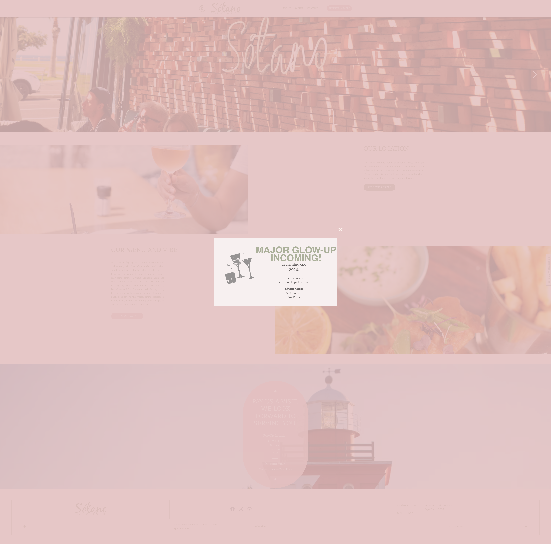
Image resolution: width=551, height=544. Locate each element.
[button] (340, 229)
